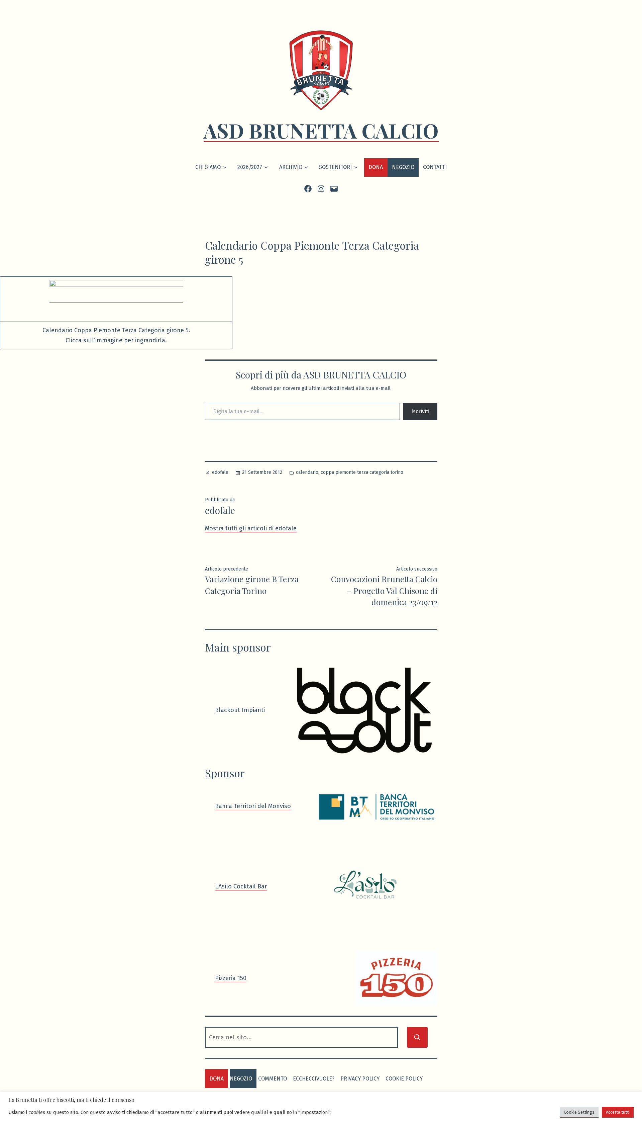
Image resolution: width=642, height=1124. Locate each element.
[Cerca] (417, 1037)
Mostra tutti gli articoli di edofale (251, 528)
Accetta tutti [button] (618, 1112)
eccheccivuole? (313, 1078)
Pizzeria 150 (230, 978)
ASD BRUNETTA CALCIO (321, 130)
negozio (241, 1078)
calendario (307, 472)
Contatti (435, 167)
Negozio (403, 167)
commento (272, 1078)
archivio (290, 167)
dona (216, 1078)
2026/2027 (249, 167)
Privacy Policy (360, 1078)
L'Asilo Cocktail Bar (241, 886)
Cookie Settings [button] (579, 1112)
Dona (375, 167)
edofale (220, 472)
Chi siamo (208, 167)
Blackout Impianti (240, 710)
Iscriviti (420, 411)
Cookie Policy (404, 1078)
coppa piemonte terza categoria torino (362, 472)
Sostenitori (335, 167)
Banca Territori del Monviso (253, 806)
